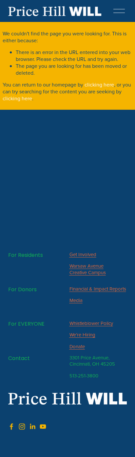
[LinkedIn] (32, 426)
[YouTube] (43, 426)
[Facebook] (11, 426)
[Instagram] (22, 426)
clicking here (99, 84)
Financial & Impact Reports (97, 289)
